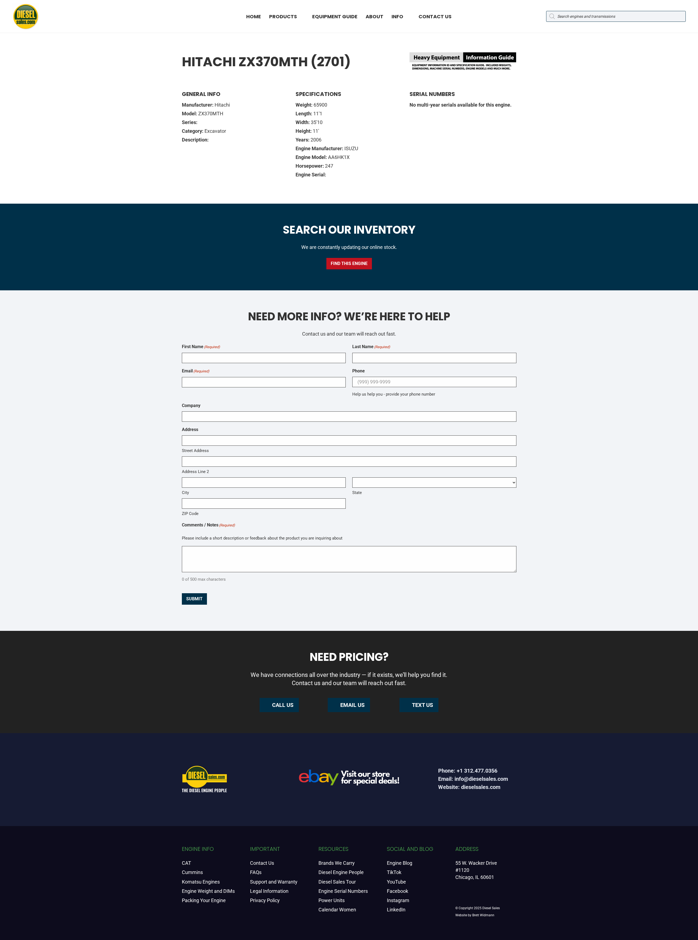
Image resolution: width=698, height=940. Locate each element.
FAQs (255, 872)
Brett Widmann (483, 915)
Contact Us (262, 863)
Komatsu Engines (201, 882)
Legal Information (269, 891)
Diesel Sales (491, 908)
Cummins (192, 872)
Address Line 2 (195, 471)
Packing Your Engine (204, 900)
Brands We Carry (336, 863)
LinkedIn (396, 909)
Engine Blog (399, 863)
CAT (186, 863)
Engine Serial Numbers (343, 891)
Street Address (195, 450)
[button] (301, 16)
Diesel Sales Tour (337, 882)
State (357, 492)
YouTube (396, 882)
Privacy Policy (265, 900)
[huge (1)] (349, 780)
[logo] (25, 16)
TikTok (394, 872)
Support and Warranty (273, 882)
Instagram (398, 900)
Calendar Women (337, 909)
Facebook (397, 891)
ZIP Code (190, 513)
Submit (194, 598)
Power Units (331, 900)
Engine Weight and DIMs (208, 891)
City (185, 492)
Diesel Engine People (341, 872)
